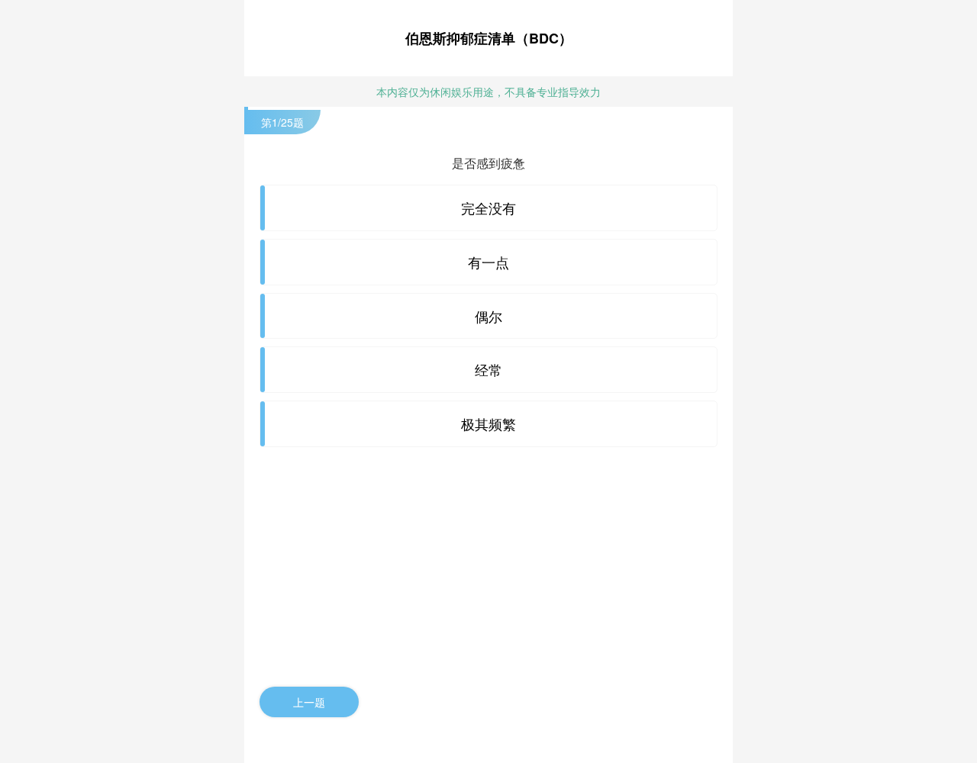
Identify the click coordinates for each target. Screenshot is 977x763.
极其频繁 (488, 423)
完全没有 (488, 207)
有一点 (488, 262)
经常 (488, 369)
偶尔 (488, 316)
